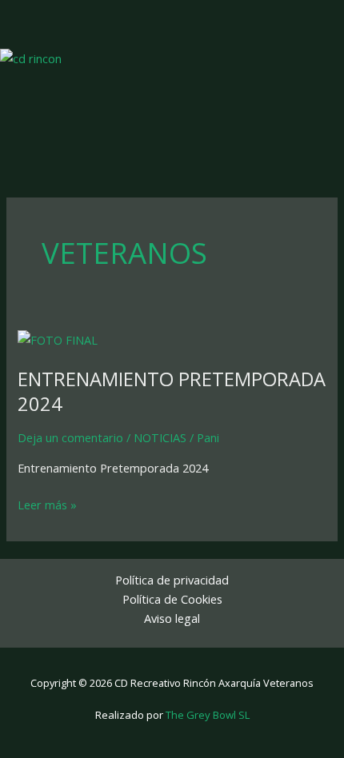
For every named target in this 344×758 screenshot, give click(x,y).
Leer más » (47, 504)
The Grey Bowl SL (208, 715)
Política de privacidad (172, 580)
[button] (259, 23)
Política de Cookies (172, 599)
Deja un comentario (70, 437)
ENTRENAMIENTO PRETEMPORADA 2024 (172, 391)
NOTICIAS (160, 437)
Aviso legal (172, 618)
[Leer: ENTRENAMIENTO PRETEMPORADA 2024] (58, 338)
